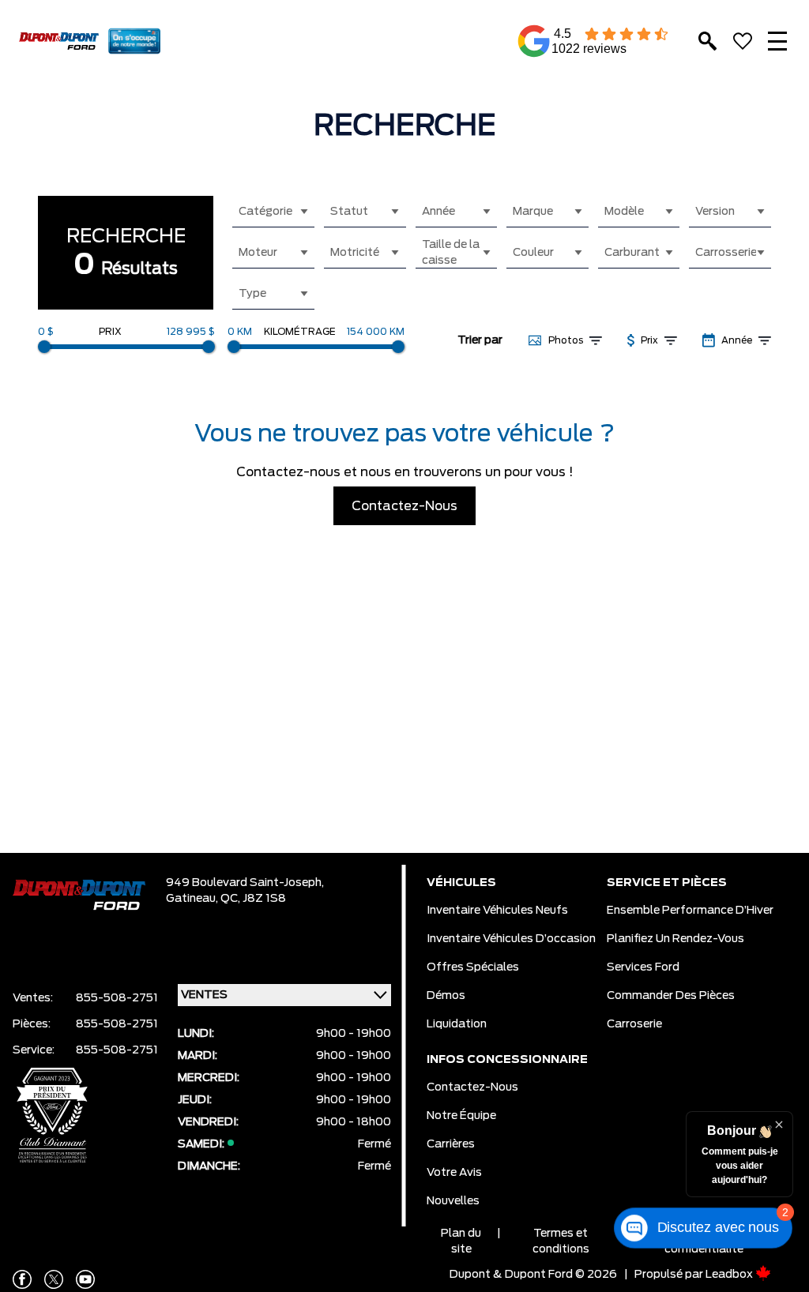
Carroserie (634, 1024)
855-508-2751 (117, 998)
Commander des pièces (671, 995)
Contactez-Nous (404, 506)
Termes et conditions (560, 1241)
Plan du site (461, 1241)
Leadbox (730, 1274)
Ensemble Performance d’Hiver (690, 910)
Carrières (451, 1144)
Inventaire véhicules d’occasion (511, 939)
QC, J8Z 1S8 (253, 898)
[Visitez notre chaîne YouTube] (85, 1279)
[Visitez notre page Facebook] (22, 1279)
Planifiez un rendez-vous (675, 939)
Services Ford (643, 967)
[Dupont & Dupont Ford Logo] (59, 41)
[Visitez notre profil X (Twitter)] (53, 1279)
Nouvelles (453, 1201)
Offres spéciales (473, 967)
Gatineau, (193, 898)
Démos (446, 995)
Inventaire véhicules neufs (497, 910)
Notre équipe (461, 1115)
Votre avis (454, 1172)
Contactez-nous (472, 1087)
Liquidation (457, 1024)
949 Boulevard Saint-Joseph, (245, 882)
